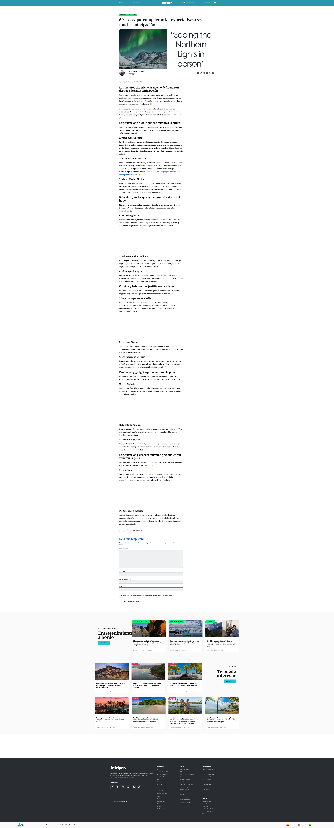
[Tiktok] (139, 787)
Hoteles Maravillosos (188, 3)
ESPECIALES (206, 766)
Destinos (122, 3)
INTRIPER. (124, 801)
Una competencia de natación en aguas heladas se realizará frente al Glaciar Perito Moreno (184, 643)
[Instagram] (117, 787)
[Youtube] (128, 787)
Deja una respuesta (131, 539)
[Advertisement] (151, 241)
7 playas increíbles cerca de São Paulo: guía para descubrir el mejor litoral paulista (147, 685)
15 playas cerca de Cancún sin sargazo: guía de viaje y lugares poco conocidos (184, 684)
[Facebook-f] (112, 787)
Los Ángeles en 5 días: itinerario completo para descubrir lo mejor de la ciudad (110, 720)
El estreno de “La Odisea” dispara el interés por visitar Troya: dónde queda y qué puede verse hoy (148, 643)
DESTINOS (160, 766)
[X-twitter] (123, 787)
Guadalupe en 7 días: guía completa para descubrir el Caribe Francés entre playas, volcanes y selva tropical (222, 720)
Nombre (122, 571)
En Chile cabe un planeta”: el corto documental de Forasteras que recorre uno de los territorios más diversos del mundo (221, 644)
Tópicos (135, 3)
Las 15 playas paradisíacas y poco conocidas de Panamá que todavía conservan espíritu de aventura (145, 720)
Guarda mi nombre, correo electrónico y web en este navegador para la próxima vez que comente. (148, 596)
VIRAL (182, 766)
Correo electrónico (125, 579)
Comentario (123, 548)
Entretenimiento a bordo (128, 14)
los (135, 524)
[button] (215, 2)
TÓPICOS (160, 790)
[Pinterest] (134, 787)
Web (120, 586)
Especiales (206, 3)
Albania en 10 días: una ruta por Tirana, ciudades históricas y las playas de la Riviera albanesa (110, 685)
